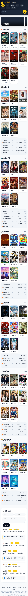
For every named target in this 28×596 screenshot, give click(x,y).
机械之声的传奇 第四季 (20, 358)
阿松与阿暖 (20, 213)
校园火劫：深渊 (7, 142)
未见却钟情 (20, 429)
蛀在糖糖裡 (7, 355)
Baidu (19, 587)
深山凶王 (20, 145)
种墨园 (7, 221)
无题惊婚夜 (7, 145)
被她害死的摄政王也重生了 (7, 427)
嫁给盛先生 (20, 424)
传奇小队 (7, 493)
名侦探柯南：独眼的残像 (20, 495)
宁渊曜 (7, 434)
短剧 (3, 8)
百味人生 (7, 213)
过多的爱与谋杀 (7, 216)
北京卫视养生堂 (7, 292)
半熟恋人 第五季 (7, 284)
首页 (3, 5)
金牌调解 (20, 292)
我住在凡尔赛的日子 (20, 498)
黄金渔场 (20, 289)
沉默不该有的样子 (20, 147)
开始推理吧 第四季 (20, 284)
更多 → (25, 29)
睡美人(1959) (20, 500)
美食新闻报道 (7, 150)
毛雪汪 (7, 289)
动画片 (8, 8)
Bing (14, 589)
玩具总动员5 (7, 495)
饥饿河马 (20, 152)
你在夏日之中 (20, 221)
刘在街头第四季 (7, 295)
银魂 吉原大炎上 (7, 498)
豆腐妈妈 (20, 216)
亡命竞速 (7, 140)
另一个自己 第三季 (7, 218)
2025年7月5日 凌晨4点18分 (20, 150)
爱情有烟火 (7, 226)
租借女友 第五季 (7, 361)
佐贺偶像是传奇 (7, 500)
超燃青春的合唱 (20, 287)
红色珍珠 (20, 211)
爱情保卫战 (20, 295)
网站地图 (9, 587)
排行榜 (13, 8)
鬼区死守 (7, 152)
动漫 (22, 5)
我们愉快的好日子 (7, 211)
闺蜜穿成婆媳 (20, 427)
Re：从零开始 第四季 (20, 363)
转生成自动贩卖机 (7, 358)
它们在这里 (7, 147)
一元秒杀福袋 (7, 424)
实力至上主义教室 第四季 (20, 361)
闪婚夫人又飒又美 (20, 432)
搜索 (24, 12)
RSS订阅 (14, 587)
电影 (7, 5)
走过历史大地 (7, 297)
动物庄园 (7, 503)
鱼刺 (20, 140)
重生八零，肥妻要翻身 (7, 432)
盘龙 (7, 363)
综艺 (17, 5)
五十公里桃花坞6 (7, 287)
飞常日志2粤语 (7, 223)
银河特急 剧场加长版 (20, 493)
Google (24, 587)
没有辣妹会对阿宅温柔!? (20, 355)
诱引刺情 (7, 429)
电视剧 (12, 5)
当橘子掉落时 (20, 218)
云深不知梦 (20, 366)
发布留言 (6, 525)
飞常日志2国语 (20, 223)
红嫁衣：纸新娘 (20, 142)
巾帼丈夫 (20, 434)
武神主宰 (7, 366)
